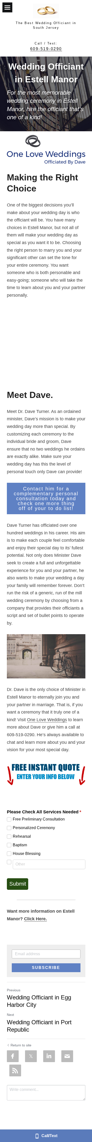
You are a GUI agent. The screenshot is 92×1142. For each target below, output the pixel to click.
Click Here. (35, 918)
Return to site (21, 1045)
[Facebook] (13, 1056)
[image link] (46, 149)
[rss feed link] (15, 1070)
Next (10, 1015)
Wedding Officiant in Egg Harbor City (39, 1001)
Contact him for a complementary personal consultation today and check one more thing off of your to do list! (46, 498)
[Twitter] (31, 1056)
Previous (13, 990)
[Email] (67, 1056)
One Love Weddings (47, 719)
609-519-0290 (46, 49)
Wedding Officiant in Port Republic (39, 1026)
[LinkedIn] (49, 1056)
